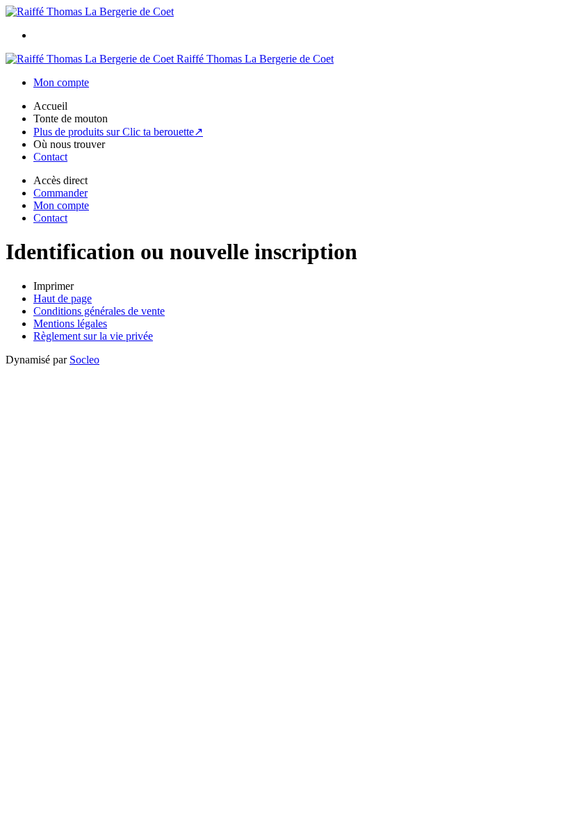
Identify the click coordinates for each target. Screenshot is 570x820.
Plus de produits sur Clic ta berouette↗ (118, 132)
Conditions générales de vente (99, 311)
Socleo (84, 360)
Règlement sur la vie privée (93, 336)
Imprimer (53, 286)
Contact (50, 157)
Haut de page (62, 298)
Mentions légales (70, 323)
